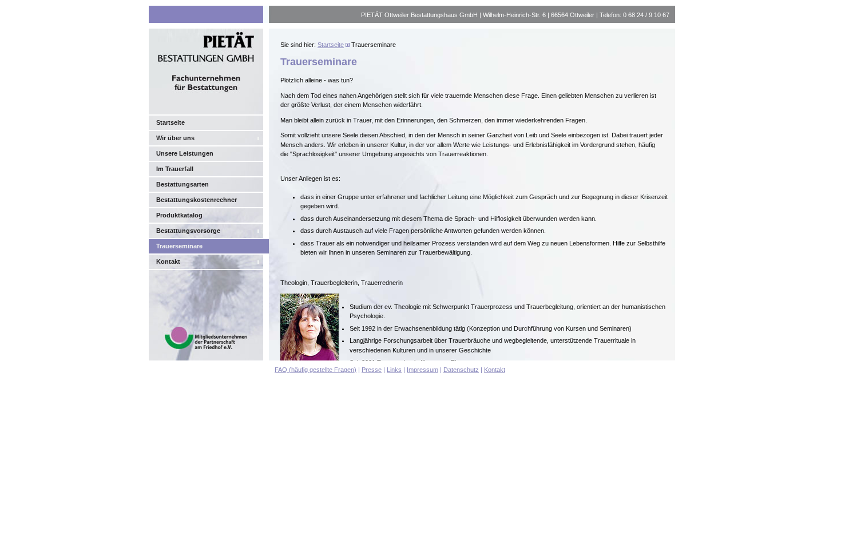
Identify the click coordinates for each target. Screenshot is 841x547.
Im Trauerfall (174, 168)
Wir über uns (175, 137)
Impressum (422, 369)
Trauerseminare (179, 246)
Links (394, 369)
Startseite (170, 122)
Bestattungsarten (182, 184)
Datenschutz (461, 369)
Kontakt (168, 261)
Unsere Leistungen (184, 153)
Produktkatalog (179, 215)
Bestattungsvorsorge (188, 230)
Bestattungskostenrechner (196, 199)
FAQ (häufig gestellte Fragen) (315, 369)
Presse (372, 369)
